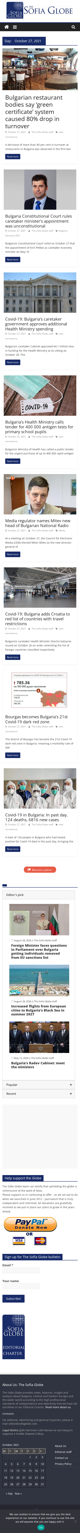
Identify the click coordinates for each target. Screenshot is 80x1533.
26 (11, 1484)
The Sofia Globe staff (43, 132)
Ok (41, 1527)
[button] (38, 894)
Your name (10, 1281)
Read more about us (58, 1407)
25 (5, 1484)
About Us (60, 1446)
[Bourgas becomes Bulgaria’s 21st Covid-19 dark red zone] (40, 672)
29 (30, 1484)
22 (30, 1477)
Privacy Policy (63, 1464)
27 (17, 1484)
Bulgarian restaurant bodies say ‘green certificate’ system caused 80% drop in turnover (34, 111)
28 (24, 1484)
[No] (75, 1521)
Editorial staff (63, 1452)
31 (42, 1484)
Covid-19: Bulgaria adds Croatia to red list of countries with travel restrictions (37, 618)
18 (5, 1477)
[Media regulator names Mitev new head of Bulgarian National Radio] (40, 476)
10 (42, 1464)
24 (42, 1477)
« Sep (9, 1493)
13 (17, 1470)
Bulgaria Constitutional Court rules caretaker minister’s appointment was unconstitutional (38, 221)
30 (36, 1484)
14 (24, 1470)
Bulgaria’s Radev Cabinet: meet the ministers (38, 1065)
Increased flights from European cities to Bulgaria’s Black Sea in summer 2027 (38, 1010)
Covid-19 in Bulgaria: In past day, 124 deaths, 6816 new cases (36, 817)
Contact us (61, 1458)
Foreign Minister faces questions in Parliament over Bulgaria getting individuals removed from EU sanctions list (39, 951)
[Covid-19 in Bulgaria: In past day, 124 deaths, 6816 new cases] (40, 770)
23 (36, 1477)
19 (11, 1477)
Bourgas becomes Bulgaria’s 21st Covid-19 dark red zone (36, 719)
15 (30, 1470)
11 (5, 1470)
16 (36, 1470)
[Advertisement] (40, 1137)
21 (24, 1477)
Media (62, 530)
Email (7, 1265)
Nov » (18, 1493)
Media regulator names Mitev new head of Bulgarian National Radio (37, 523)
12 (11, 1470)
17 (42, 1470)
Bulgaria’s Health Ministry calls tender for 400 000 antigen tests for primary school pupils (39, 426)
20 (17, 1477)
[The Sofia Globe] (6, 27)
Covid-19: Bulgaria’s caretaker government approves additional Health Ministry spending (36, 324)
